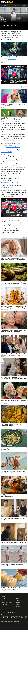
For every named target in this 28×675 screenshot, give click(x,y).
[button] (14, 48)
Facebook (18, 598)
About (3, 596)
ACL (24, 5)
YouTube (18, 602)
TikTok (17, 604)
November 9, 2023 (6, 152)
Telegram (18, 606)
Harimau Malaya (6, 5)
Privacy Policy (5, 604)
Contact (3, 598)
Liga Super (17, 5)
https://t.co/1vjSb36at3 (13, 147)
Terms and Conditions (7, 602)
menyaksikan (12, 59)
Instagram (18, 600)
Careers (3, 600)
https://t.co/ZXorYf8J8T (13, 182)
